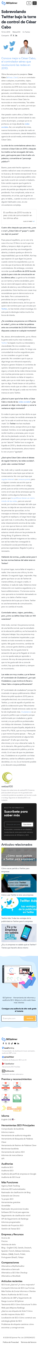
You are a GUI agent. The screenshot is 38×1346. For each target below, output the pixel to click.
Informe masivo (7, 1132)
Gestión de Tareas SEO (10, 1229)
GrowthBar (5, 1205)
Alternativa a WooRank (10, 1276)
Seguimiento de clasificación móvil (15, 1215)
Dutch (16, 1254)
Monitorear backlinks (10, 1148)
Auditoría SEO (7, 1167)
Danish (20, 1248)
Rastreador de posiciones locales (15, 1209)
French (11, 1251)
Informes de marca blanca (12, 1155)
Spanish (4, 1251)
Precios (4, 1241)
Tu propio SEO (7, 1199)
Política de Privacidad (11, 1342)
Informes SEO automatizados (13, 1189)
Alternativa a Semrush (10, 1269)
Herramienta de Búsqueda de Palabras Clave (17, 1140)
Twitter (27, 32)
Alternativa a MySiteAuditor (12, 1266)
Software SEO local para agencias (15, 1212)
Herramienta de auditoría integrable (16, 1135)
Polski (22, 1254)
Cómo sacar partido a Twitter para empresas (15, 870)
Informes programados (10, 1222)
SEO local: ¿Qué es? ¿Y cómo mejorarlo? (18, 1284)
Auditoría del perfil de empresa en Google (18, 1174)
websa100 (16, 32)
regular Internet (7, 479)
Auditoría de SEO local (10, 1177)
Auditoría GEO (7, 1170)
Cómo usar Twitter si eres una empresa (17, 895)
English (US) (12, 1248)
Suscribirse (27, 824)
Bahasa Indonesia (22, 1251)
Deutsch (27, 1248)
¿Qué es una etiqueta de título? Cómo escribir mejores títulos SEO (17, 1313)
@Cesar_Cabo (12, 77)
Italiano (4, 1254)
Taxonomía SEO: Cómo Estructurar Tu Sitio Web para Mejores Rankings (19, 1306)
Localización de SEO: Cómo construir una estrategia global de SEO (18, 1319)
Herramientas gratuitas (10, 1202)
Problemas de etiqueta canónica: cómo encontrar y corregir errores (17, 1326)
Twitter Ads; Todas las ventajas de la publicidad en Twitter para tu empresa (17, 920)
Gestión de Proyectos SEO (12, 1225)
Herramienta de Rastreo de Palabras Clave (18, 1145)
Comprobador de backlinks (12, 1129)
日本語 (10, 1254)
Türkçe (21, 1257)
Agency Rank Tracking (10, 1186)
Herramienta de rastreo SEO (13, 1152)
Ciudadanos (26, 712)
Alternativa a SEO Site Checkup (14, 1272)
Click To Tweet (27, 221)
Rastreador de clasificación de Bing (15, 1192)
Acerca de (5, 1238)
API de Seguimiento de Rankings (14, 1219)
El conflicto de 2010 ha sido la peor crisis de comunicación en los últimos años (17, 215)
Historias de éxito (8, 1244)
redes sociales (24, 402)
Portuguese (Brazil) (9, 1257)
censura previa (24, 479)
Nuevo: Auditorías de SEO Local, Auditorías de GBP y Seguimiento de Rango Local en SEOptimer (16, 1297)
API (2, 1158)
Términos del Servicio (28, 1342)
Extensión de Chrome (10, 1196)
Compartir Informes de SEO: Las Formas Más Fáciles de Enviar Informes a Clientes (18, 1289)
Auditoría (30, 1018)
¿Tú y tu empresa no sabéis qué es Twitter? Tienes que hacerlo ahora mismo (18, 946)
